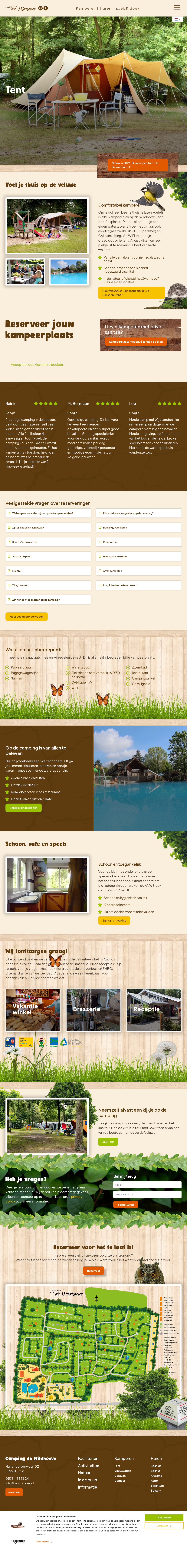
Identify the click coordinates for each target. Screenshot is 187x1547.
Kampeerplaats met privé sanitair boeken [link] (136, 341)
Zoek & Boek (128, 8)
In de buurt (87, 1479)
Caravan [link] (120, 1475)
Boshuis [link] (156, 1465)
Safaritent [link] (157, 1485)
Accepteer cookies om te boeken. (37, 364)
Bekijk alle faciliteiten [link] (24, 807)
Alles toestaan (164, 1517)
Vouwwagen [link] (122, 1470)
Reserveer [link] (93, 1270)
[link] (33, 1010)
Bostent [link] (156, 1490)
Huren (105, 8)
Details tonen (42, 1541)
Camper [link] (119, 1480)
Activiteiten (88, 1465)
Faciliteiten (88, 1458)
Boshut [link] (155, 1470)
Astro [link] (154, 1480)
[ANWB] (10, 1042)
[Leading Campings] (71, 1042)
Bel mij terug (125, 1204)
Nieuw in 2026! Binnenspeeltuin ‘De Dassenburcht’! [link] (125, 293)
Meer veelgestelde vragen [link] (27, 616)
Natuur (84, 1472)
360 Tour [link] (108, 1141)
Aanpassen (162, 1525)
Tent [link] (117, 1465)
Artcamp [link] (156, 1475)
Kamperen (86, 8)
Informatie (87, 1487)
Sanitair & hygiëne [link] (114, 920)
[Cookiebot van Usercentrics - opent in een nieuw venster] (18, 1542)
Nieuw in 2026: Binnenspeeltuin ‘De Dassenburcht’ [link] (135, 165)
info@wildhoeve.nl (19, 1483)
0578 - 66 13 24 (17, 1478)
